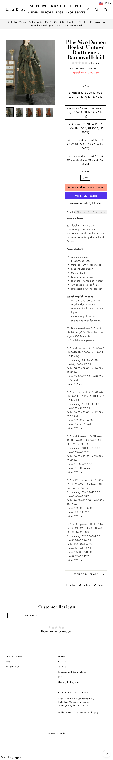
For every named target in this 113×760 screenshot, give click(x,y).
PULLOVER (47, 12)
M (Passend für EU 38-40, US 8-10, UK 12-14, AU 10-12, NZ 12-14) (85, 96)
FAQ (60, 677)
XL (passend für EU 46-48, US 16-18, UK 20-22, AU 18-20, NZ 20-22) (85, 128)
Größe (86, 86)
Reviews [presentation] (102, 212)
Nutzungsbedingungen (69, 682)
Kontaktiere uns (13, 666)
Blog (8, 661)
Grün (85, 177)
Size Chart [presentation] (92, 212)
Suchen (61, 656)
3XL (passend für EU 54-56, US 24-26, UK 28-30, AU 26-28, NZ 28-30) (85, 160)
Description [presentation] (71, 212)
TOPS (45, 6)
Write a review (29, 615)
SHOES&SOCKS (75, 12)
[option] (56, 23)
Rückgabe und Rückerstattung (72, 671)
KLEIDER (33, 12)
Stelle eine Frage (86, 574)
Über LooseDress (14, 656)
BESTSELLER (58, 6)
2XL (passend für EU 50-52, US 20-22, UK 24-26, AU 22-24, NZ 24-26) (85, 144)
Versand (62, 661)
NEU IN (34, 6)
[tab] (70, 212)
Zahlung (62, 666)
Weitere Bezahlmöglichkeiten (86, 203)
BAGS (59, 12)
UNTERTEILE (76, 6)
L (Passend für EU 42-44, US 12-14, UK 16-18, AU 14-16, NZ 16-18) (85, 112)
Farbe (86, 171)
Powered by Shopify (56, 733)
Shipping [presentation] (81, 212)
